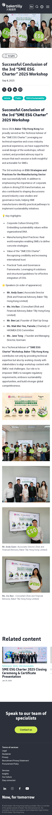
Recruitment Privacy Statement (15, 761)
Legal (4, 751)
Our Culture (7, 777)
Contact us (26, 729)
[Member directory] (41, 6)
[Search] (37, 7)
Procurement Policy (10, 764)
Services (5, 770)
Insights (5, 774)
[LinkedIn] (4, 788)
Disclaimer (6, 754)
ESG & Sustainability (35, 98)
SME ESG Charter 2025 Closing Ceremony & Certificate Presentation (24, 673)
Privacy (5, 757)
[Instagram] (12, 788)
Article (7, 98)
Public (18, 98)
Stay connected (8, 780)
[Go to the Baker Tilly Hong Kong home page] (12, 7)
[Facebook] (19, 788)
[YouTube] (27, 788)
